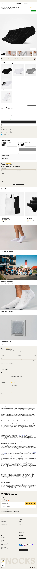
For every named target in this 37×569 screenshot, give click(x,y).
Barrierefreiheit (3, 550)
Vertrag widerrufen (23, 549)
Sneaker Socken (27, 142)
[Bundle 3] (19, 153)
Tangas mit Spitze (30, 218)
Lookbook (20, 525)
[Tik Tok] (30, 567)
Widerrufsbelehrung (4, 544)
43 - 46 (9, 108)
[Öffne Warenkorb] (35, 3)
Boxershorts (9, 142)
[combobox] (18, 507)
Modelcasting (21, 524)
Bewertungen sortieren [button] (4, 369)
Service (2, 519)
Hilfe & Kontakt (3, 521)
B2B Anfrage (21, 528)
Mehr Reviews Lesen (18, 184)
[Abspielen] (2, 59)
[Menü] (4, 560)
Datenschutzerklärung (4, 543)
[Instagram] (23, 567)
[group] (7, 164)
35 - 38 (2, 108)
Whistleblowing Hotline (4, 548)
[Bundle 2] (18, 153)
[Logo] (18, 3)
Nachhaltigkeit (21, 529)
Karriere (20, 521)
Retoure (2, 525)
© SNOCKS (2, 567)
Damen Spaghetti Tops (6, 218)
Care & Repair (21, 531)
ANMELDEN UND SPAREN (30, 503)
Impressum (2, 540)
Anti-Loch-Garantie (4, 524)
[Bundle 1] (17, 153)
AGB (1, 541)
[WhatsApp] (25, 567)
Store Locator (21, 532)
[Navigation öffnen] (1, 3)
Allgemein (2, 535)
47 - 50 (12, 108)
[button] (8, 402)
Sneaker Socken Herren (21, 435)
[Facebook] (27, 567)
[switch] (3, 565)
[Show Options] (34, 507)
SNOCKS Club (3, 537)
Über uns (20, 519)
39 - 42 (5, 108)
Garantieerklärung (3, 547)
